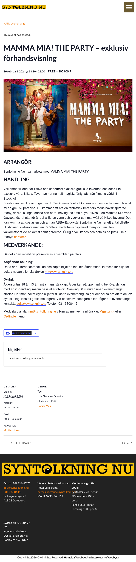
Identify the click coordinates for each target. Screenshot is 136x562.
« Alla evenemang (14, 23)
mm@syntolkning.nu (59, 271)
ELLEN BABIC (23, 443)
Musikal (8, 429)
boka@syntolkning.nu (31, 303)
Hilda (125, 443)
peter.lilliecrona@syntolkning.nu (57, 491)
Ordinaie (10, 316)
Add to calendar (22, 333)
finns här (20, 237)
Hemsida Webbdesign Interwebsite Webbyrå (91, 557)
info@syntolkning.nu (16, 487)
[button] (129, 7)
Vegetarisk (107, 311)
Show (17, 429)
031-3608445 (12, 491)
